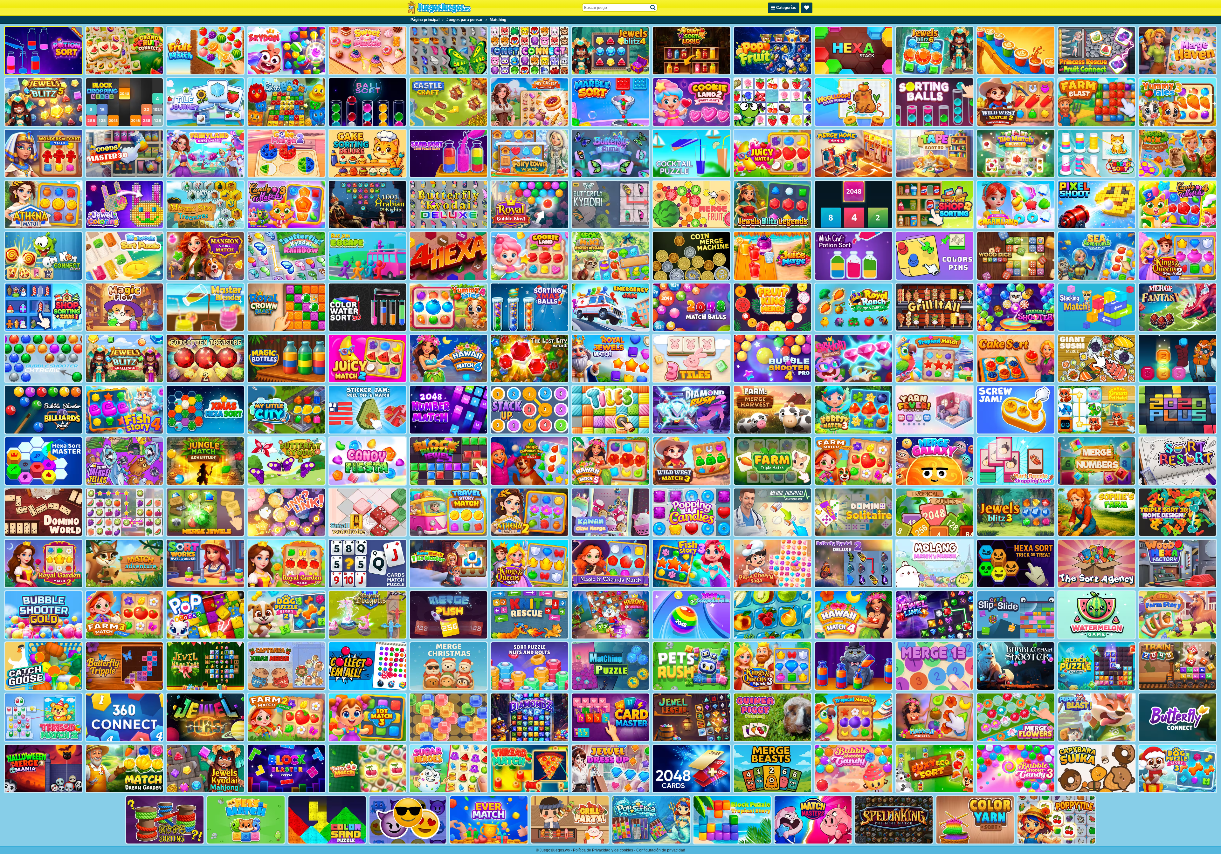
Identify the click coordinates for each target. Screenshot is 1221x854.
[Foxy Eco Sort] (934, 768)
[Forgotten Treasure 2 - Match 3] (205, 358)
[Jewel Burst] (205, 717)
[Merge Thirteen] (934, 666)
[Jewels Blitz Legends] (772, 204)
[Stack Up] (529, 409)
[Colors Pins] (934, 255)
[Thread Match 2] (43, 717)
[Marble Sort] (610, 101)
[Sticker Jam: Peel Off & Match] (367, 409)
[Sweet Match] (367, 50)
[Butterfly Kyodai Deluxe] (448, 204)
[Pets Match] (246, 819)
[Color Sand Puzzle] (327, 819)
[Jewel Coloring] (124, 204)
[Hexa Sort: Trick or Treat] (1015, 563)
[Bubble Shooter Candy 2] (853, 768)
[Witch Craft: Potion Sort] (853, 255)
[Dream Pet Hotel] (1096, 409)
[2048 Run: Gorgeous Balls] (691, 614)
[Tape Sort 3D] (934, 153)
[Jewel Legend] (691, 717)
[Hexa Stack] (853, 50)
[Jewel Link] (934, 614)
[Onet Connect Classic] (529, 50)
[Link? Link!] (286, 512)
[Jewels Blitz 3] (1015, 512)
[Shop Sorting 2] (934, 204)
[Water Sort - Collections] (853, 666)
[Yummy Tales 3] (1177, 101)
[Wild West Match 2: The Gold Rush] (1015, 101)
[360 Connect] (124, 717)
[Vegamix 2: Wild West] (1177, 153)
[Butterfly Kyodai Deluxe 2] (853, 563)
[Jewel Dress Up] (610, 768)
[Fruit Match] (205, 50)
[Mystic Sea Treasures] (205, 204)
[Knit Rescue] (529, 614)
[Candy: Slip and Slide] (1015, 614)
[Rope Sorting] (164, 819)
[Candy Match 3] (286, 204)
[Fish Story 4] (124, 409)
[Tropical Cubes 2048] (934, 512)
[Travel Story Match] (448, 512)
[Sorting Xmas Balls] (529, 307)
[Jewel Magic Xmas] (205, 666)
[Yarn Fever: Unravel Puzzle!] (934, 409)
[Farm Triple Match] (772, 461)
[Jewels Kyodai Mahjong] (205, 768)
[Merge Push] (448, 614)
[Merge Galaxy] (934, 461)
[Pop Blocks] (205, 614)
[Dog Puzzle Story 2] (286, 614)
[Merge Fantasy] (1177, 307)
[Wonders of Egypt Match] (43, 153)
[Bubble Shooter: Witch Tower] (1015, 307)
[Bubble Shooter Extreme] (43, 358)
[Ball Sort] (367, 101)
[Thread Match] (529, 768)
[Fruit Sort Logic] (691, 50)
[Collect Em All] (367, 666)
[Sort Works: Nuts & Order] (205, 563)
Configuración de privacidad (660, 850)
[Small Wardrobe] (367, 512)
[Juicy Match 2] (367, 358)
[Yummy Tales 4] (448, 307)
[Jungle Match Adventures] (205, 461)
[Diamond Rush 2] (691, 409)
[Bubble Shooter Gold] (43, 614)
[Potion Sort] (43, 50)
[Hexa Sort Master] (43, 461)
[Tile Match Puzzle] (1015, 153)
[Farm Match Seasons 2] (286, 717)
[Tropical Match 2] (853, 717)
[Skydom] (286, 50)
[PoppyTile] (1056, 819)
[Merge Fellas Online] (124, 461)
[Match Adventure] (124, 563)
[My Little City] (286, 409)
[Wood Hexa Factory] (1177, 563)
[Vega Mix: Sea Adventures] (1096, 255)
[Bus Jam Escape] (367, 255)
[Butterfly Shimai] (610, 153)
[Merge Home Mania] (853, 153)
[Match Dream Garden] (124, 768)
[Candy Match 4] (1177, 204)
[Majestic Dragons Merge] (367, 614)
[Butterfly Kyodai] (448, 50)
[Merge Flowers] (1015, 717)
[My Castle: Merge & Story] (529, 101)
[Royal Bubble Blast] (529, 204)
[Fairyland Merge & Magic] (205, 153)
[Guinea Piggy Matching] (772, 717)
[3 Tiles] (691, 358)
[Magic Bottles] (286, 358)
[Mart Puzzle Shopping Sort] (1015, 461)
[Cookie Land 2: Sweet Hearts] (691, 101)
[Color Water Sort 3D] (367, 307)
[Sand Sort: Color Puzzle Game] (448, 153)
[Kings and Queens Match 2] (1177, 255)
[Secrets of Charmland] (1015, 204)
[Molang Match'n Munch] (934, 563)
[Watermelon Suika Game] (1096, 614)
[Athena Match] (43, 204)
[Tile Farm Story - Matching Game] (1177, 614)
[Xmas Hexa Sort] (205, 409)
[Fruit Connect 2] (772, 614)
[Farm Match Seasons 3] (124, 614)
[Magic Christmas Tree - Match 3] (529, 461)
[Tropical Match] (934, 358)
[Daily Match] (124, 512)
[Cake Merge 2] (286, 153)
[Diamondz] (529, 717)
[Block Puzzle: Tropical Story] (732, 819)
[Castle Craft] (448, 101)
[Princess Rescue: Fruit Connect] (1096, 50)
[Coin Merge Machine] (691, 255)
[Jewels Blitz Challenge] (124, 358)
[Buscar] (653, 7)
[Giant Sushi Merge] (1096, 358)
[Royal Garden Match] (286, 563)
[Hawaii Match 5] (610, 461)
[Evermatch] (488, 819)
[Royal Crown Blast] (286, 307)
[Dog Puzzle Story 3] (1177, 768)
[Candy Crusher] (367, 461)
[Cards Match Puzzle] (367, 563)
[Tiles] (610, 409)
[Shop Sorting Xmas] (43, 307)
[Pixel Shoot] (1096, 204)
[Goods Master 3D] (124, 153)
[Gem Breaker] (448, 717)
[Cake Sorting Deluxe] (367, 153)
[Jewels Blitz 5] (43, 101)
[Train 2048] (1177, 666)
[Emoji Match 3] (408, 819)
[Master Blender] (205, 307)
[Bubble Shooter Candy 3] (1015, 768)
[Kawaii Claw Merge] (610, 512)
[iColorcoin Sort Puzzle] (124, 255)
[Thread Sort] (1096, 153)
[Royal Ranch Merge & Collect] (853, 307)
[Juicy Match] (772, 153)
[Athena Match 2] (529, 512)
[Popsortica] (651, 819)
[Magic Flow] (124, 307)
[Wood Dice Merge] (1015, 255)
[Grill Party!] (570, 819)
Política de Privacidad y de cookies (603, 850)
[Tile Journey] (205, 101)
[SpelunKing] (894, 819)
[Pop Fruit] (772, 50)
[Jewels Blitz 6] (934, 50)
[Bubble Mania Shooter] (1015, 666)
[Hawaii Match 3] (934, 717)
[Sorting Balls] (934, 101)
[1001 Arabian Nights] (367, 204)
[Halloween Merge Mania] (43, 768)
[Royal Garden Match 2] (43, 563)
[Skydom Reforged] (853, 358)
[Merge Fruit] (691, 204)
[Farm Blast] (1096, 101)
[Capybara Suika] (1096, 768)
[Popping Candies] (691, 512)
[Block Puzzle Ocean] (1096, 666)
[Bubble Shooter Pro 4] (772, 358)
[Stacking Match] (1096, 307)
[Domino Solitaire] (853, 512)
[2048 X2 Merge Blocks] (853, 204)
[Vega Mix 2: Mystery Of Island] (610, 255)
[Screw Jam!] (1015, 409)
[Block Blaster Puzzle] (286, 768)
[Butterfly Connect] (1177, 717)
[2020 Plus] (1177, 409)
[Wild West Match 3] (691, 461)
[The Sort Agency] (1096, 563)
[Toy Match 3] (367, 717)
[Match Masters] (813, 819)
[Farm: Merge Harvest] (772, 409)
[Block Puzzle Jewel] (448, 461)
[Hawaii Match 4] (853, 614)
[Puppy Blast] (1096, 717)
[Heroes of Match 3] (610, 614)
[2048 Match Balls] (691, 307)
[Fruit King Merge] (772, 307)
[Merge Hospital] (772, 512)
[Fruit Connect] (772, 101)
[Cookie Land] (529, 255)
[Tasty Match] (367, 768)
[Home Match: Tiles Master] (448, 563)
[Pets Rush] (691, 666)
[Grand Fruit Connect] (124, 50)
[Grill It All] (934, 307)
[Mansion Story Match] (205, 255)
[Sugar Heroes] (448, 768)
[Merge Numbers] (1096, 461)
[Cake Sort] (1015, 358)
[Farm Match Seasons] (853, 461)
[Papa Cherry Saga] (772, 563)
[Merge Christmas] (448, 666)
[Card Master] (610, 717)
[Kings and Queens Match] (529, 563)
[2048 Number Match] (448, 409)
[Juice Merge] (772, 255)
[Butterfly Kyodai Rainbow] (286, 255)
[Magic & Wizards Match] (610, 563)
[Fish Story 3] (691, 563)
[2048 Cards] (691, 768)
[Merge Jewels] (205, 512)
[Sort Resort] (1177, 461)
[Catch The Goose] (43, 666)
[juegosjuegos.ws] (439, 7)
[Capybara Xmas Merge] (286, 666)
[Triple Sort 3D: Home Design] (1177, 512)
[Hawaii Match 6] (448, 358)
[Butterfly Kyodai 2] (286, 461)
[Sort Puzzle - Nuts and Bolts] (529, 666)
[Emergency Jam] (610, 307)
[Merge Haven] (1177, 50)
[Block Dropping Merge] (124, 101)
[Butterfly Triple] (124, 666)
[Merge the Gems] (1177, 358)
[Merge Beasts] (772, 768)
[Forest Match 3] (853, 409)
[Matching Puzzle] (610, 666)
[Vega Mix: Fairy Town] (529, 153)
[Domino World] (43, 512)
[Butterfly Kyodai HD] (610, 204)
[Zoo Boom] (286, 101)
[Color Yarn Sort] (975, 819)
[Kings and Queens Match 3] (772, 666)
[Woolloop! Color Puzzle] (853, 101)
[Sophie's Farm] (1096, 512)
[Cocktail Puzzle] (691, 153)
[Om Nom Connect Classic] (43, 255)
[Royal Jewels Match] (610, 358)
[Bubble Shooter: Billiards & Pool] (43, 409)
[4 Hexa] (448, 255)
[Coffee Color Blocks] (1015, 50)
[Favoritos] (806, 8)
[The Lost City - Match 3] (529, 358)
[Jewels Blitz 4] (610, 50)
